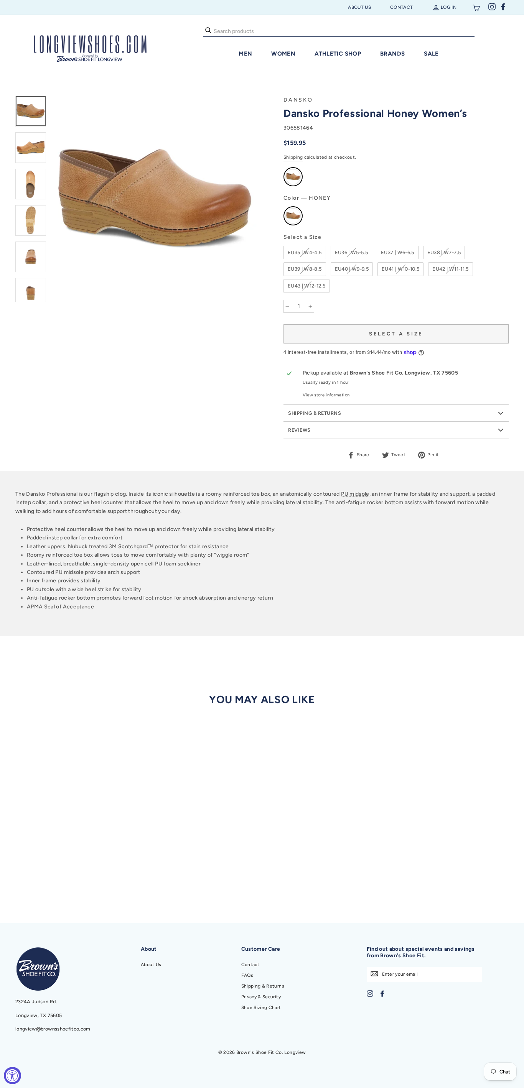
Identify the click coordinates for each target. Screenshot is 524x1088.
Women (283, 53)
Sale (431, 53)
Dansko (298, 100)
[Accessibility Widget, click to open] (12, 1075)
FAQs (247, 975)
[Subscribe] (374, 973)
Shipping (293, 157)
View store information (326, 395)
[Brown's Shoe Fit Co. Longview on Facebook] (382, 993)
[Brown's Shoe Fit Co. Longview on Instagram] (370, 993)
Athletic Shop (338, 53)
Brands (392, 53)
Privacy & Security (261, 996)
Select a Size (302, 237)
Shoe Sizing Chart (261, 1007)
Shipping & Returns (314, 413)
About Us (359, 7)
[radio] (293, 176)
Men (245, 53)
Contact (401, 7)
